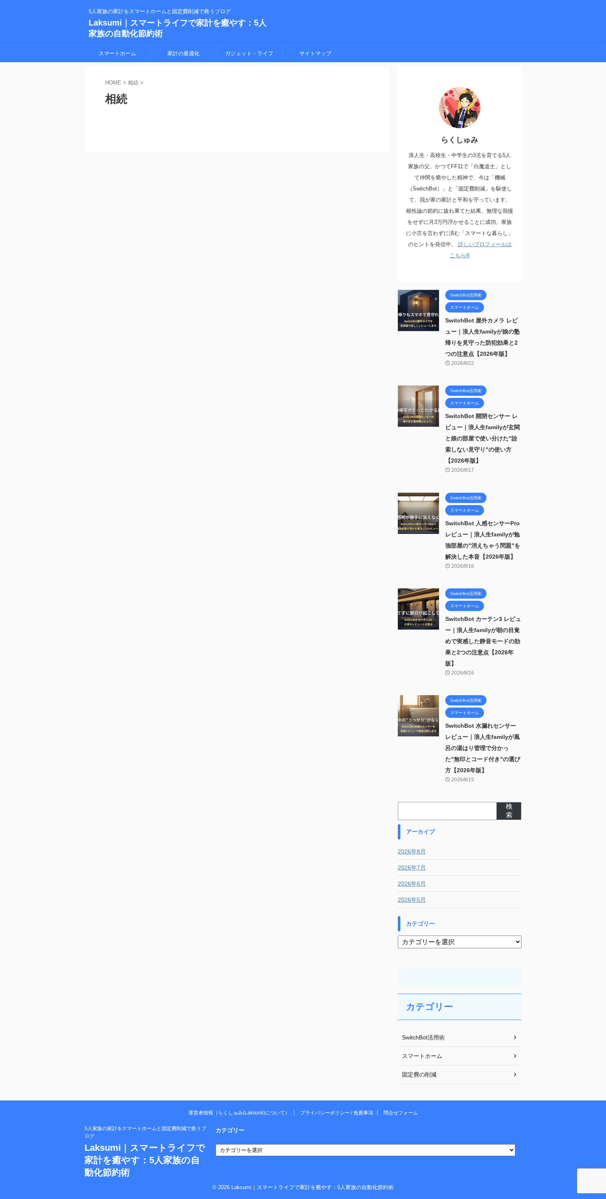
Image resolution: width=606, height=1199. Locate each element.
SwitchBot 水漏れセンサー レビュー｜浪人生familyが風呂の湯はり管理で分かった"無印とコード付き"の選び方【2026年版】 (482, 747)
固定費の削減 (419, 1074)
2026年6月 (412, 883)
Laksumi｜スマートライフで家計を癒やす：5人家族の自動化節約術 (145, 1160)
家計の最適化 (183, 53)
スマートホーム (117, 53)
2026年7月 (412, 867)
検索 (509, 810)
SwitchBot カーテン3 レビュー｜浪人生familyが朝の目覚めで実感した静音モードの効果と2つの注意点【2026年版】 (483, 641)
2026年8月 (412, 851)
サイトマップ (315, 53)
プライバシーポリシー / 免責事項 (336, 1113)
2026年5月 (412, 899)
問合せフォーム (400, 1113)
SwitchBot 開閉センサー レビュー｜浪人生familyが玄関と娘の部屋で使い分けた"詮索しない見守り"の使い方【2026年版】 (482, 438)
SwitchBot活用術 (423, 1037)
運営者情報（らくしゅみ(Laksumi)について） (239, 1113)
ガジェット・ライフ (249, 53)
